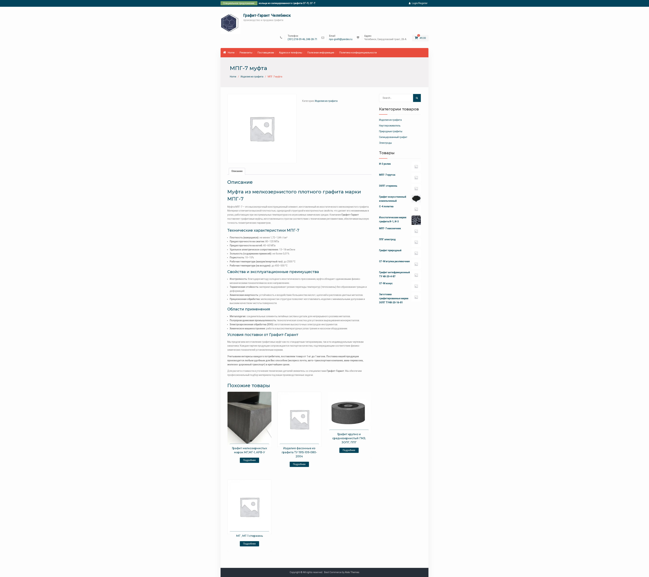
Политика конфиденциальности (358, 52)
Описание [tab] (237, 171)
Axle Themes (352, 572)
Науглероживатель (390, 125)
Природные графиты (390, 131)
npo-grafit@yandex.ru (340, 39)
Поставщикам (265, 52)
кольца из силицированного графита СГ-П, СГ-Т (287, 3)
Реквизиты (246, 52)
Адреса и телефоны (290, 52)
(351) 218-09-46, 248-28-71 (302, 39)
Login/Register (420, 3)
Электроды (385, 143)
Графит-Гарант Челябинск (267, 15)
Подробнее (249, 460)
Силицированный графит (393, 137)
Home (231, 52)
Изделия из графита (252, 76)
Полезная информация (320, 52)
